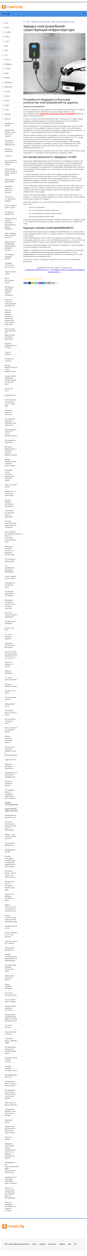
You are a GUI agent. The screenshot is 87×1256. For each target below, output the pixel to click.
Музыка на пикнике (8, 1138)
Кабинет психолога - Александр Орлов (9, 739)
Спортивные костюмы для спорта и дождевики (9, 514)
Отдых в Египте (10, 760)
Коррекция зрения (8, 1121)
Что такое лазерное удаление (8, 637)
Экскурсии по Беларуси (9, 360)
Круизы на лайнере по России (9, 664)
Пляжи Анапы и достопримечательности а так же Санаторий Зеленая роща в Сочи (12, 537)
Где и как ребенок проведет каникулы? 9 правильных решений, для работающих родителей (9, 317)
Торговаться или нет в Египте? (11, 942)
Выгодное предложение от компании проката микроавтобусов (11, 451)
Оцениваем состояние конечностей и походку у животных (10, 604)
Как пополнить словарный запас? (10, 721)
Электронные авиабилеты (9, 844)
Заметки (8, 119)
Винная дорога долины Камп (10, 181)
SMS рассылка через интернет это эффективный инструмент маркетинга (10, 334)
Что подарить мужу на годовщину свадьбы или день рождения (10, 794)
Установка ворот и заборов (11, 1033)
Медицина (8, 64)
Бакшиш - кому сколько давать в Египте (10, 836)
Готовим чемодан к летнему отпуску (11, 1068)
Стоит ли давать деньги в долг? (11, 206)
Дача (6, 50)
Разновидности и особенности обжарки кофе (11, 775)
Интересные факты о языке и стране (11, 712)
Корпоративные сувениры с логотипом (10, 1008)
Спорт (7, 110)
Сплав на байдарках (8, 672)
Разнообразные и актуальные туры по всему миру (10, 403)
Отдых (7, 37)
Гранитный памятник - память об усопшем (9, 189)
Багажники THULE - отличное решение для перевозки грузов (9, 475)
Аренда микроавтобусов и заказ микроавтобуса (11, 368)
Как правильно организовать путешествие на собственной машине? (10, 1094)
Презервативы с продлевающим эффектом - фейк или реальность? (11, 1018)
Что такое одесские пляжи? (11, 679)
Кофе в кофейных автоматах (9, 986)
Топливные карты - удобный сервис (11, 1040)
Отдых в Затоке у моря (10, 273)
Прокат (7, 101)
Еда (6, 55)
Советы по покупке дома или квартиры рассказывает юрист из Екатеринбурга (10, 1193)
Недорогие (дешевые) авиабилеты (9, 766)
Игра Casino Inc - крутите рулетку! (11, 1104)
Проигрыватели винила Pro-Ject (10, 816)
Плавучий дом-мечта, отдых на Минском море (11, 1083)
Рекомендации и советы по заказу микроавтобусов (11, 433)
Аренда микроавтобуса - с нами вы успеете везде (11, 462)
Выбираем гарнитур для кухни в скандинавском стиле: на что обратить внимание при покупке (10, 1151)
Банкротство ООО (9, 629)
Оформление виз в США (11, 927)
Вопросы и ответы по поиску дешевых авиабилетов (10, 303)
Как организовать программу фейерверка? (10, 569)
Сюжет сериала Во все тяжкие (10, 577)
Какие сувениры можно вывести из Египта (10, 235)
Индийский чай (10, 395)
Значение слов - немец (10, 692)
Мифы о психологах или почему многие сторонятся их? (10, 908)
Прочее (7, 91)
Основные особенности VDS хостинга (9, 265)
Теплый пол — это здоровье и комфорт (10, 199)
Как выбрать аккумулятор (9, 213)
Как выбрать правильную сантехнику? (9, 593)
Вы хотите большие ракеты (11, 994)
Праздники (8, 82)
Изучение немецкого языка (11, 685)
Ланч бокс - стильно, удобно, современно (11, 615)
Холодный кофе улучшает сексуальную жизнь (10, 968)
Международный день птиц (11, 1076)
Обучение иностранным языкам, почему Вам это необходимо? (10, 826)
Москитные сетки (9, 390)
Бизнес (7, 27)
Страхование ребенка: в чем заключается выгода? (10, 1112)
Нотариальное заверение (10, 622)
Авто (6, 23)
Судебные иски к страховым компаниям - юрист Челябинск (11, 1180)
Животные (8, 87)
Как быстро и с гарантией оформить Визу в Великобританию (11, 751)
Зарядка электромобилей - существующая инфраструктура (11, 807)
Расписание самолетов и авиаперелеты (10, 143)
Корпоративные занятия (10, 698)
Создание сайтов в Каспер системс (11, 1060)
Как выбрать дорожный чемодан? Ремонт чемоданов (9, 291)
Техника (8, 69)
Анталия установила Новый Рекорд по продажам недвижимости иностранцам (10, 861)
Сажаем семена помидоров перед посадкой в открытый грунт (10, 380)
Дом (6, 46)
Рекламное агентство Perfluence (9, 412)
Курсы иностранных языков (9, 280)
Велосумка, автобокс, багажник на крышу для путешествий (9, 550)
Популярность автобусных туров (10, 585)
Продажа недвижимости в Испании (11, 346)
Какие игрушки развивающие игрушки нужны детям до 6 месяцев (10, 246)
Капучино (8, 156)
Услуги (7, 41)
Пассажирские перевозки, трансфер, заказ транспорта (10, 422)
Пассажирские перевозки (10, 441)
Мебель (7, 78)
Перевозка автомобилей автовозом (10, 645)
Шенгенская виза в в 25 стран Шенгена (11, 935)
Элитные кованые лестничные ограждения (9, 503)
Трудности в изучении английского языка (9, 897)
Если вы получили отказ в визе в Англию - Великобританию (11, 918)
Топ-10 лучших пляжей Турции (10, 1000)
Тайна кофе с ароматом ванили (9, 978)
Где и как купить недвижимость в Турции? (11, 162)
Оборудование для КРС (10, 851)
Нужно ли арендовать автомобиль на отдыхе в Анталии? (10, 1206)
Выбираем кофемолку (9, 150)
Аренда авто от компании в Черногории (10, 493)
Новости (8, 59)
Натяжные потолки (8, 1026)
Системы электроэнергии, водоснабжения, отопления (11, 524)
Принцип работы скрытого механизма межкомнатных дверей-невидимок (11, 224)
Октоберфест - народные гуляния (10, 256)
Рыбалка (8, 114)
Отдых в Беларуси (8, 353)
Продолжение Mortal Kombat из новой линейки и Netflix (11, 172)
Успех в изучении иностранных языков (11, 730)
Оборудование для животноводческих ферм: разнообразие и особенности (12, 1167)
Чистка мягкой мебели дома (10, 560)
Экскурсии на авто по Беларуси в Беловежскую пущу (10, 886)
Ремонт (7, 96)
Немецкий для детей (10, 705)
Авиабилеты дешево (9, 124)
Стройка (8, 32)
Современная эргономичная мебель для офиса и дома (10, 1130)
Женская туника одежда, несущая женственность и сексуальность (11, 655)
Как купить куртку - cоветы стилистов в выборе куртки (10, 874)
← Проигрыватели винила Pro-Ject (36, 270)
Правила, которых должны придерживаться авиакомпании (11, 957)
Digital (7, 105)
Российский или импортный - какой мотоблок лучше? (11, 1050)
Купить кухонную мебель (11, 486)
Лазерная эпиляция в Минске (9, 783)
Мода (7, 73)
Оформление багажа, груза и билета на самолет (10, 133)
